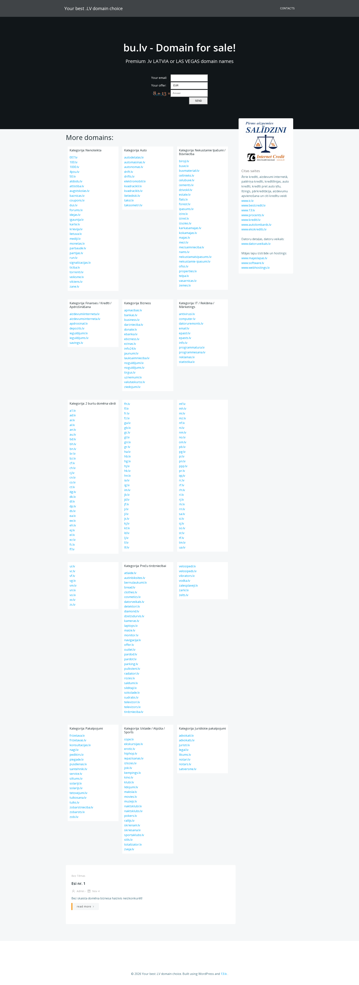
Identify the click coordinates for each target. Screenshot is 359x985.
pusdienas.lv (78, 764)
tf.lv (181, 538)
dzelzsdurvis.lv (134, 616)
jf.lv (126, 504)
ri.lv (181, 495)
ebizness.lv (131, 339)
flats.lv (183, 199)
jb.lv (127, 495)
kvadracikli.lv (133, 186)
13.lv (224, 974)
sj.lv (181, 523)
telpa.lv (184, 276)
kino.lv (128, 777)
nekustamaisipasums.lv (195, 257)
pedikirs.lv (77, 755)
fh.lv (127, 404)
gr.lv (127, 447)
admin (80, 891)
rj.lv (181, 499)
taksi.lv (129, 200)
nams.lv (184, 252)
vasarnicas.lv (188, 281)
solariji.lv (76, 783)
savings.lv (76, 343)
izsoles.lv (185, 223)
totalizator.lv (133, 844)
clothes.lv (130, 592)
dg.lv (73, 492)
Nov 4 (95, 891)
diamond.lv (131, 611)
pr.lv (182, 471)
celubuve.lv (186, 180)
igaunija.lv (77, 220)
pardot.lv (130, 659)
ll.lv (126, 542)
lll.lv (126, 547)
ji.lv (126, 509)
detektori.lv (132, 606)
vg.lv (73, 581)
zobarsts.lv (77, 812)
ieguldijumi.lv (79, 333)
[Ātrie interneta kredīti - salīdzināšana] (266, 141)
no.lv (182, 437)
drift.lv (128, 172)
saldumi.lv (131, 683)
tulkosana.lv (78, 798)
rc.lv (181, 480)
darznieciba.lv (133, 325)
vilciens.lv (76, 282)
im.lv (127, 490)
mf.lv (182, 404)
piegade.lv (77, 759)
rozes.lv (129, 678)
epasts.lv (185, 338)
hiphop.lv (130, 753)
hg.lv (127, 461)
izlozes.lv (130, 763)
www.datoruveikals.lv (256, 244)
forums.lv (76, 210)
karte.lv (75, 224)
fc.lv (72, 544)
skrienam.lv (132, 825)
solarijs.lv (76, 788)
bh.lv (73, 444)
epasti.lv (184, 333)
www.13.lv (248, 210)
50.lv (73, 176)
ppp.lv (183, 466)
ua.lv (182, 547)
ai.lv (72, 420)
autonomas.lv (133, 167)
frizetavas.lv (78, 740)
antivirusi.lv (187, 314)
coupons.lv (77, 200)
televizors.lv (132, 707)
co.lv (73, 482)
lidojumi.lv (131, 787)
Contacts (287, 8)
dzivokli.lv (185, 190)
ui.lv (72, 566)
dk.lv (73, 497)
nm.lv (182, 432)
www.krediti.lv (250, 220)
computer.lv (187, 319)
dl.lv (72, 501)
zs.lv (72, 604)
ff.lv (72, 549)
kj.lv (126, 523)
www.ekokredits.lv (253, 229)
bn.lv (73, 449)
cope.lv (129, 739)
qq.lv (182, 476)
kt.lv (127, 528)
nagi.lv (74, 750)
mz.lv (182, 418)
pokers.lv (130, 816)
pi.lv (181, 456)
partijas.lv (76, 253)
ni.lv (181, 428)
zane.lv (74, 286)
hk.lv (127, 471)
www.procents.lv (252, 215)
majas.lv (184, 237)
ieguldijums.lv (79, 338)
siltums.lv (76, 778)
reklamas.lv (187, 357)
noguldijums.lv (134, 368)
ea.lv (73, 516)
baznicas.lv (77, 196)
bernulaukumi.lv (135, 582)
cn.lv (73, 477)
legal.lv (183, 750)
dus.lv (73, 205)
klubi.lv (129, 782)
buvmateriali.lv (189, 171)
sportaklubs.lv (134, 835)
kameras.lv (131, 621)
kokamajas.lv (188, 233)
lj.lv (126, 538)
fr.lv (126, 413)
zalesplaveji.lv (188, 585)
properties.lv (188, 271)
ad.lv (73, 415)
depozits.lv (77, 328)
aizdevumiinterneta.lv (84, 314)
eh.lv (73, 525)
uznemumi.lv (133, 377)
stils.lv (128, 840)
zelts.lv (183, 595)
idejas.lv (75, 215)
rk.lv (182, 504)
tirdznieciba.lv (133, 712)
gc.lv (127, 432)
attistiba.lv (77, 186)
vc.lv (72, 571)
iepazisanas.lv (133, 758)
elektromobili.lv (135, 181)
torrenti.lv (76, 272)
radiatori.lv (131, 673)
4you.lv (74, 172)
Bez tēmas (78, 876)
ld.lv (126, 533)
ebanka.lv (130, 334)
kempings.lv (132, 773)
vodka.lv (184, 581)
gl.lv (127, 437)
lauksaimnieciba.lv (136, 358)
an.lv (73, 430)
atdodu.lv (76, 181)
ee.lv (73, 521)
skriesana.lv (132, 830)
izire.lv (183, 214)
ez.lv (73, 540)
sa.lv (182, 514)
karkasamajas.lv (190, 228)
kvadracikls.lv (133, 191)
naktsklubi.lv (133, 806)
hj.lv (127, 466)
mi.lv (182, 413)
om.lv (182, 442)
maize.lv (129, 630)
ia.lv (126, 480)
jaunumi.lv (131, 353)
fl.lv (126, 408)
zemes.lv (185, 285)
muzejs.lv (130, 801)
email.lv (184, 328)
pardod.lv (130, 654)
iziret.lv (184, 218)
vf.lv (72, 576)
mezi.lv (183, 242)
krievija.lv (76, 229)
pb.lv (182, 447)
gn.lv (127, 442)
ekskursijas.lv (133, 744)
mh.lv (182, 408)
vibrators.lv (187, 576)
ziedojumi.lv (132, 387)
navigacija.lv (132, 640)
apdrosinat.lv (79, 323)
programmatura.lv (192, 347)
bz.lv (73, 458)
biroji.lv (184, 161)
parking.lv (131, 664)
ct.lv (72, 487)
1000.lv (74, 167)
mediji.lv (75, 239)
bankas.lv (130, 315)
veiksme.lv (77, 277)
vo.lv (73, 595)
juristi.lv (184, 745)
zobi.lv (74, 817)
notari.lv (184, 759)
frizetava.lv (77, 735)
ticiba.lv (75, 267)
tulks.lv (74, 802)
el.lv (72, 535)
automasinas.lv (134, 162)
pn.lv (182, 461)
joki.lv (128, 768)
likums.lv (185, 755)
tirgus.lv (129, 372)
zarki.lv (184, 590)
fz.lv (127, 418)
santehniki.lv (78, 769)
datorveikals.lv (134, 602)
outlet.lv (129, 650)
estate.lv (185, 194)
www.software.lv (252, 263)
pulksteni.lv (132, 669)
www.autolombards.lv (256, 225)
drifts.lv (129, 176)
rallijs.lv (129, 820)
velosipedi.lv (187, 566)
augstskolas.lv (79, 191)
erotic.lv (129, 749)
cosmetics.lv (132, 597)
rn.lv (182, 509)
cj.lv (72, 473)
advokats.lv (186, 740)
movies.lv (130, 797)
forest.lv (184, 204)
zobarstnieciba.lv (81, 807)
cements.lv (186, 185)
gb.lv (127, 428)
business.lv (131, 320)
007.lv (73, 157)
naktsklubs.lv (133, 811)
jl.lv (126, 514)
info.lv (183, 343)
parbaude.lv (78, 248)
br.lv (73, 453)
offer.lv (129, 645)
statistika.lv (187, 362)
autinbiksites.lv (134, 578)
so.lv (182, 528)
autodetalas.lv (134, 157)
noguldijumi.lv (134, 363)
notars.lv (185, 764)
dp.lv (73, 506)
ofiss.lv (183, 266)
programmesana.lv (192, 352)
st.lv (181, 533)
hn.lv (127, 476)
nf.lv (182, 423)
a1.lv (73, 411)
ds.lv (73, 511)
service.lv (76, 774)
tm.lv (182, 542)
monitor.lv (131, 635)
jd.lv (126, 499)
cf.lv (72, 463)
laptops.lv (131, 626)
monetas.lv (77, 243)
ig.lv (127, 485)
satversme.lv (187, 769)
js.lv (126, 519)
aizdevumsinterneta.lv (85, 319)
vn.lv (73, 590)
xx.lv (72, 600)
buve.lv (184, 166)
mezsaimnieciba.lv (191, 247)
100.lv (73, 162)
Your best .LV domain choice (93, 8)
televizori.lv (132, 702)
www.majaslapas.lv (254, 258)
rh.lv (182, 490)
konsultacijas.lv (80, 745)
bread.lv (129, 587)
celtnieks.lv (186, 175)
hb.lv (127, 456)
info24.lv (130, 348)
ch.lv (73, 468)
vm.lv (73, 585)
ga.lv (127, 423)
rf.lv (181, 485)
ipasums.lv (186, 209)
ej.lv (72, 530)
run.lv (73, 258)
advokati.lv (186, 735)
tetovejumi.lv (78, 793)
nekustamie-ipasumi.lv (194, 261)
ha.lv (127, 452)
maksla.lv (130, 792)
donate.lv (130, 329)
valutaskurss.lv (134, 382)
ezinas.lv (130, 344)
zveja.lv (129, 849)
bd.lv (73, 439)
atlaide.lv (130, 573)
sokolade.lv (132, 692)
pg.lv (182, 452)
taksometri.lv (133, 205)
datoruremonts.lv (191, 323)
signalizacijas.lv (80, 262)
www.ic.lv (247, 201)
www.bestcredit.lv (253, 205)
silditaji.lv (130, 688)
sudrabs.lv (131, 697)
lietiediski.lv (132, 196)
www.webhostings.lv (255, 268)
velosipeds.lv (188, 571)
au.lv (73, 434)
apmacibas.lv (133, 310)
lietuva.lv (76, 234)
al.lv (72, 425)
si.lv (181, 519)
